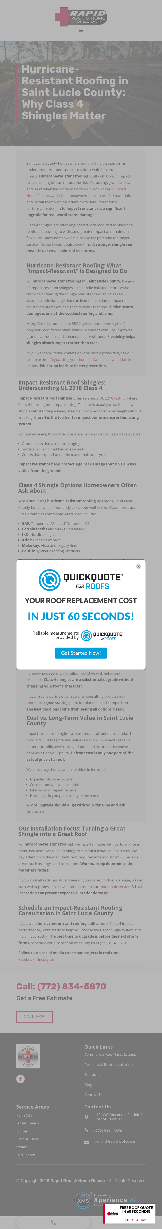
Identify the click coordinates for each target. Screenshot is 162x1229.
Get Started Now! (81, 653)
